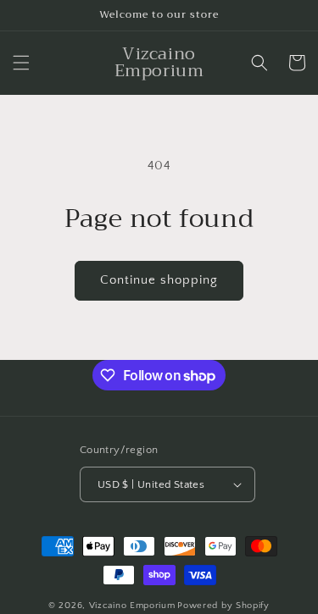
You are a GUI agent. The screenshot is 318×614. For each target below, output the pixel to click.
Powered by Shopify (223, 605)
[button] (21, 62)
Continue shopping (159, 280)
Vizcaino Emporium (132, 605)
